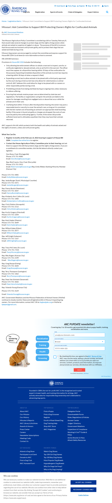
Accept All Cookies (83, 482)
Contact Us (24, 441)
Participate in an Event (28, 454)
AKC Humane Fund (27, 463)
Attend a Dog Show (27, 451)
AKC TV (96, 6)
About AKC (24, 411)
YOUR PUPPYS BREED (58, 338)
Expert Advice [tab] (93, 12)
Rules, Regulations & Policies (78, 417)
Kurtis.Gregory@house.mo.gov (18, 217)
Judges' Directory (74, 423)
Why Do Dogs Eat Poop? (53, 466)
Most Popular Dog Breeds (53, 460)
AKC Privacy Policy (106, 376)
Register (82, 6)
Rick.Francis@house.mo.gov (21, 167)
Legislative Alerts (14, 21)
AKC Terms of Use (94, 356)
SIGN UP (79, 370)
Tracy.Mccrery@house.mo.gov (18, 252)
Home (4, 21)
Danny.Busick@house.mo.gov (18, 193)
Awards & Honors (26, 426)
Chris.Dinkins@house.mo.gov (18, 209)
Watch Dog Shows (50, 451)
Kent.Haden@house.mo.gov (17, 225)
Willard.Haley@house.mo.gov (18, 233)
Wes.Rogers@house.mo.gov (18, 260)
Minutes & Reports (27, 420)
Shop (89, 6)
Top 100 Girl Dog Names (53, 454)
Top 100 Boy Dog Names (53, 457)
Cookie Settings (83, 495)
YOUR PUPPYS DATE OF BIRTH (60, 345)
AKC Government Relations (13, 32)
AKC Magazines (50, 429)
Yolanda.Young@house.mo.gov (18, 294)
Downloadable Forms (76, 414)
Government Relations (76, 426)
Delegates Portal (74, 411)
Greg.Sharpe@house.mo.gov (17, 268)
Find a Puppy (72, 6)
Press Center (25, 429)
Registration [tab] (40, 12)
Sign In (106, 6)
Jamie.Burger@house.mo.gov (17, 185)
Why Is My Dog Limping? (53, 469)
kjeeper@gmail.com (9, 304)
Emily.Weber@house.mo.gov (17, 177)
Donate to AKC (26, 457)
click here (86, 373)
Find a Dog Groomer (51, 414)
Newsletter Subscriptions (29, 435)
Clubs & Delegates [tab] (75, 12)
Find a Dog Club (26, 460)
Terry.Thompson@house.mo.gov (19, 276)
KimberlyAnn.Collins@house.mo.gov (20, 201)
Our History (24, 417)
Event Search (61, 6)
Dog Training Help (50, 423)
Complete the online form (20, 140)
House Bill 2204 (18, 62)
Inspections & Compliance (77, 429)
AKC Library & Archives (29, 423)
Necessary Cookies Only (83, 489)
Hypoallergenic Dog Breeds (54, 463)
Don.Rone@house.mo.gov (20, 159)
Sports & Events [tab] (56, 12)
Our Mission (24, 414)
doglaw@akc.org (46, 302)
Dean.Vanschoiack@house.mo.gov (19, 284)
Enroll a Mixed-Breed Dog (53, 420)
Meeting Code (25, 438)
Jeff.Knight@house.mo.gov (17, 241)
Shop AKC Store (50, 426)
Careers (23, 432)
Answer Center (73, 420)
